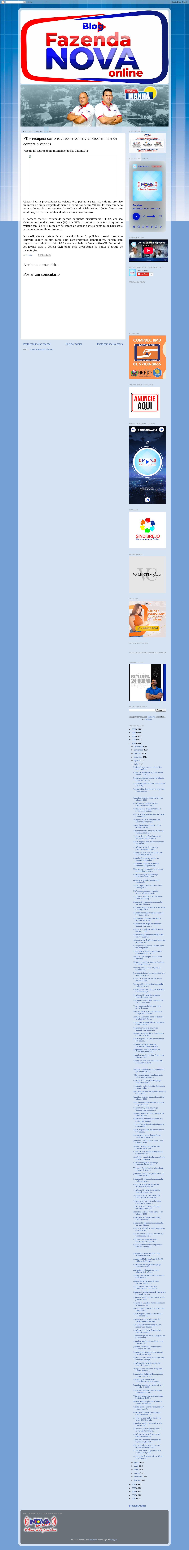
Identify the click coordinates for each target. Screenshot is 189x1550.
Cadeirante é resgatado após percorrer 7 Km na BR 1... (145, 1240)
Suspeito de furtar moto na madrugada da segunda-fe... (146, 1045)
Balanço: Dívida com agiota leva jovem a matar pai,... (146, 1147)
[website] (160, 226)
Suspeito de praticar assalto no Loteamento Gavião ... (146, 859)
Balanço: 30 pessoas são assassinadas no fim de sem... (148, 1180)
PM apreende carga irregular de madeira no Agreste (147, 1326)
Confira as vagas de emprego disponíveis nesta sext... (145, 804)
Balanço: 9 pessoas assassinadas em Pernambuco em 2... (147, 854)
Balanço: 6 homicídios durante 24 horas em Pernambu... (147, 1430)
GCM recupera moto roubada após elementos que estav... (148, 1076)
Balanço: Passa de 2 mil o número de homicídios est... (148, 1114)
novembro (138, 750)
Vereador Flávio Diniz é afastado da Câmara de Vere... (148, 1169)
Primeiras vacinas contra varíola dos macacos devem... (148, 779)
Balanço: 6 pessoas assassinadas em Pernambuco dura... (147, 1062)
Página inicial (74, 344)
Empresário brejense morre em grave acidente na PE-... (146, 1051)
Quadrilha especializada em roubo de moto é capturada (149, 1158)
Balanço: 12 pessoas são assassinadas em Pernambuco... (148, 936)
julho (136, 764)
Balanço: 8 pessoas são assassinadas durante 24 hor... (147, 903)
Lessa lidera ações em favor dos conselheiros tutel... (146, 1255)
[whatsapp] (156, 226)
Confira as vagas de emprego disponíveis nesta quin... (145, 848)
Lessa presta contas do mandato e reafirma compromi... (147, 1136)
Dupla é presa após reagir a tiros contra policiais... (147, 826)
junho (136, 1462)
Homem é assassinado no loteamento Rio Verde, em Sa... (148, 1071)
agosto (137, 760)
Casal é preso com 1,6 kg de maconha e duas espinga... (148, 990)
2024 (134, 736)
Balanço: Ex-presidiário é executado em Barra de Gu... (148, 1034)
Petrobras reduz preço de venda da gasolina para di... (148, 832)
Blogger (148, 719)
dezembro (138, 746)
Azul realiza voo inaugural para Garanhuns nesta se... (146, 1207)
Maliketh (151, 717)
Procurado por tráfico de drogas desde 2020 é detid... (147, 1419)
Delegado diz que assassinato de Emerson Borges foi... (146, 821)
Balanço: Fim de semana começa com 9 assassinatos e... (148, 790)
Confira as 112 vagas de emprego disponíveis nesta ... (147, 1081)
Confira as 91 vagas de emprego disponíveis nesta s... (146, 1413)
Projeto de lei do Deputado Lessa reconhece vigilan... (147, 1452)
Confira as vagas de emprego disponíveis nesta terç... (145, 1164)
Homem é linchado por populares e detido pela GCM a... (148, 1018)
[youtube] (147, 226)
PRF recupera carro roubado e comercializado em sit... (146, 892)
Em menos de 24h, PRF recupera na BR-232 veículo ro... (148, 1001)
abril (136, 1470)
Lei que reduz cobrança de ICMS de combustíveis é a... (148, 1235)
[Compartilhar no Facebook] (47, 255)
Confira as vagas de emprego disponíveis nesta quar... (145, 876)
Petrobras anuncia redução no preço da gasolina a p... (148, 1103)
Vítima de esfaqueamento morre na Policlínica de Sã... (148, 1397)
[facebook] (134, 226)
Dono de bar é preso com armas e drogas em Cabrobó (147, 1012)
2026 (134, 729)
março (137, 1473)
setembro (138, 757)
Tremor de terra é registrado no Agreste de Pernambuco (147, 837)
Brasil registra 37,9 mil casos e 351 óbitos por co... (147, 886)
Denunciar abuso (137, 1506)
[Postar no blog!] (41, 255)
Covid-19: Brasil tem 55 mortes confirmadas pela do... (146, 1185)
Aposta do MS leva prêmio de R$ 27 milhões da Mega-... (148, 1260)
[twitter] (143, 226)
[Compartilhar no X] (44, 255)
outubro (138, 753)
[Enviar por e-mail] (39, 255)
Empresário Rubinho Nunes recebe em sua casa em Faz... (148, 1375)
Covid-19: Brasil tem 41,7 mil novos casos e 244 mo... (148, 774)
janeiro (137, 1480)
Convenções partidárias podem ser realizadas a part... (148, 1120)
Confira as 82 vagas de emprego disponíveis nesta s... (146, 1191)
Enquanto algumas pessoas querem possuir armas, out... (148, 1353)
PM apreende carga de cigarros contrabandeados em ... (146, 1446)
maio (136, 1466)
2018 (134, 1495)
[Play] (136, 216)
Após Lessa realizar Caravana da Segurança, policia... (147, 1441)
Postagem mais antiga (110, 344)
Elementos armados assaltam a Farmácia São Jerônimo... (146, 864)
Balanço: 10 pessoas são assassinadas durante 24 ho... (148, 1224)
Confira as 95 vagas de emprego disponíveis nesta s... (146, 996)
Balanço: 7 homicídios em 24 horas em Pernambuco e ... (149, 1293)
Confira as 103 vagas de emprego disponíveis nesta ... (147, 1218)
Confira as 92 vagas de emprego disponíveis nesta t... (146, 1364)
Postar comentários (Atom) (41, 349)
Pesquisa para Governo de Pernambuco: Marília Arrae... (147, 1380)
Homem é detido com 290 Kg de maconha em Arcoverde (146, 1196)
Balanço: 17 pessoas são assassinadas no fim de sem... (148, 985)
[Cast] (160, 216)
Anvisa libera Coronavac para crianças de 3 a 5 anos (145, 1271)
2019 (134, 1491)
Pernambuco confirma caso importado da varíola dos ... (146, 1287)
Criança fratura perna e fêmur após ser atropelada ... (148, 947)
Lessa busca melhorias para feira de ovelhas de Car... (148, 914)
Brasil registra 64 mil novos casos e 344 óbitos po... (148, 1315)
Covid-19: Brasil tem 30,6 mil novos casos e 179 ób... (148, 930)
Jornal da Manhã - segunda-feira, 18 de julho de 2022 (148, 1175)
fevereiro (138, 1477)
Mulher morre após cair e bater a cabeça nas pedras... (147, 1402)
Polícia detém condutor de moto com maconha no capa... (148, 1359)
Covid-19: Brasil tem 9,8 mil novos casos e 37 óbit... (147, 980)
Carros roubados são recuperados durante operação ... (147, 1246)
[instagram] (138, 226)
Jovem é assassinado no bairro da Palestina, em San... (147, 1348)
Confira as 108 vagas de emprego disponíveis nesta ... (147, 925)
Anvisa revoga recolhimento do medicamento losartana (146, 1320)
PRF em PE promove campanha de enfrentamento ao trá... (147, 952)
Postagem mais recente (37, 344)
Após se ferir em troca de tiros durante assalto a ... (146, 1282)
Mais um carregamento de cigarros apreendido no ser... (148, 870)
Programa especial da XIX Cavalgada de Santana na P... (148, 1023)
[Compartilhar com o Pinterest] (49, 255)
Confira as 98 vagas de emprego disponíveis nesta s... (146, 1435)
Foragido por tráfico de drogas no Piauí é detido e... (147, 1370)
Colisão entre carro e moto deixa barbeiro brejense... (147, 1202)
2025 (134, 733)
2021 (134, 1484)
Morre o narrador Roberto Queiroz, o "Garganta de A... (148, 963)
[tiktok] (151, 226)
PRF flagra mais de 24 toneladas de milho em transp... (147, 897)
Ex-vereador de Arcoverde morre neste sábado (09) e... (147, 1391)
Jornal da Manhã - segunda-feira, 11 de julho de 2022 (148, 1386)
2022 (134, 743)
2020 (134, 1488)
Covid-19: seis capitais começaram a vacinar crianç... (148, 1153)
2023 (134, 740)
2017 (134, 1499)
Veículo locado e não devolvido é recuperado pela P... (147, 810)
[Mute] (144, 216)
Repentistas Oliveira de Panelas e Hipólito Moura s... (147, 919)
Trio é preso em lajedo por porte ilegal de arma (147, 1007)
